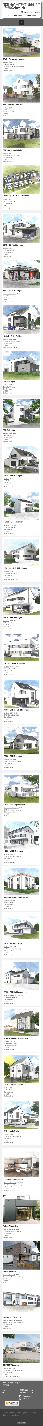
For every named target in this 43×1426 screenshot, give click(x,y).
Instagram (26, 1398)
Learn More (25, 1415)
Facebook (27, 1396)
